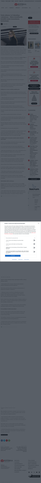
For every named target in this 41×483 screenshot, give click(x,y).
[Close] (39, 224)
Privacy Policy (26, 259)
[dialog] (20, 241)
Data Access (20, 259)
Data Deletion (14, 259)
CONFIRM (13, 255)
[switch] (33, 240)
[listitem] (20, 238)
